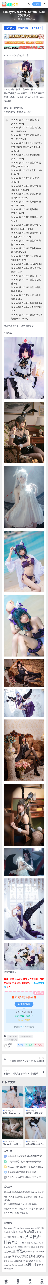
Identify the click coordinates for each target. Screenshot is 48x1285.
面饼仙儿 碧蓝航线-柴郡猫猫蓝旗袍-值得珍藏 (24, 1192)
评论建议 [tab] (37, 28)
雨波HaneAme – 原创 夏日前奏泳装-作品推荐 (24, 1208)
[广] (24, 48)
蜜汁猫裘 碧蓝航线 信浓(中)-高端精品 (20, 1204)
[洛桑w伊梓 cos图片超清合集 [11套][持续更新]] (35, 1128)
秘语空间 (7, 1256)
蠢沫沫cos (11, 1261)
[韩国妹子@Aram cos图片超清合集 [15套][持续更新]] (12, 1097)
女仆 (36, 1232)
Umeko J (28, 1228)
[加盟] (24, 43)
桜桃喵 (33, 1247)
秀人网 (41, 1251)
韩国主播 (31, 1264)
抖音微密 (33, 1236)
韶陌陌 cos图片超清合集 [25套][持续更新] (35, 1114)
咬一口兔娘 (19, 1232)
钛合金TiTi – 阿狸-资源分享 (16, 1213)
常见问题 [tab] (24, 28)
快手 (16, 1237)
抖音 (22, 1237)
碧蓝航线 (29, 1252)
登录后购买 (25, 1004)
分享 (21, 1045)
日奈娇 (27, 1243)
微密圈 (10, 1237)
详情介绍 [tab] (11, 28)
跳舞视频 (18, 1261)
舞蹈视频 (28, 1256)
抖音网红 (11, 1242)
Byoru (6, 1228)
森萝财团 (40, 1246)
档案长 (10, 1046)
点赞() (40, 1045)
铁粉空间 (33, 1260)
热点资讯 (8, 1251)
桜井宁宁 (27, 1247)
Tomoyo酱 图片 (26, 1036)
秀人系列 (35, 1252)
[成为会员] (24, 37)
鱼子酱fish (9, 1269)
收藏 (30, 1045)
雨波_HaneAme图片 (18, 1265)
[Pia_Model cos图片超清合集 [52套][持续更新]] (12, 1128)
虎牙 (39, 1256)
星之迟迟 (10, 1247)
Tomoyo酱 (12, 1036)
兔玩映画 (7, 1232)
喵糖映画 (29, 1231)
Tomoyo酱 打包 (11, 1040)
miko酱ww (20, 1228)
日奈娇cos (34, 1243)
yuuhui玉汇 (35, 1228)
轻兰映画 (26, 1261)
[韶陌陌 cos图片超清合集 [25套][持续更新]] (35, 1097)
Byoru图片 (12, 1228)
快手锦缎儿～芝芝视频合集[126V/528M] (26, 1156)
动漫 (13, 1231)
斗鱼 (22, 1242)
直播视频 (19, 1251)
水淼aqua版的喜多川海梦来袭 (21, 1171)
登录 (38, 4)
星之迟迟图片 (19, 1247)
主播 (42, 1228)
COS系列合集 (30, 19)
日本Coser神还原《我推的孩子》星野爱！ (27, 1177)
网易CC (16, 1256)
